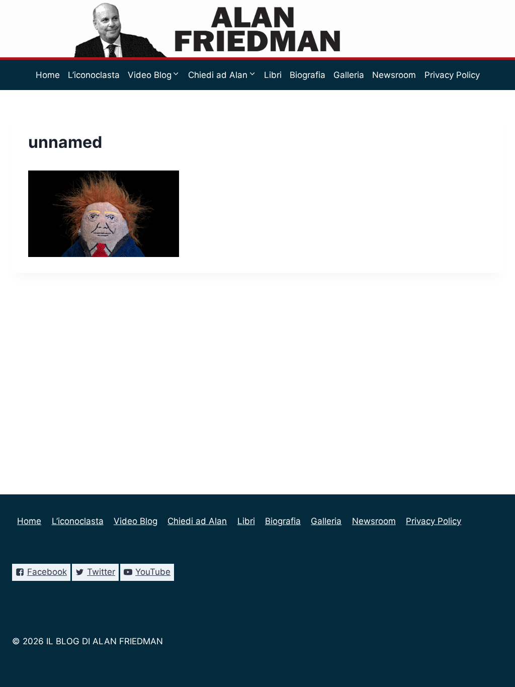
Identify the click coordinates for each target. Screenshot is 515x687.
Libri (273, 75)
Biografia (307, 75)
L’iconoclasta (94, 75)
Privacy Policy (452, 75)
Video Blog (135, 521)
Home (48, 75)
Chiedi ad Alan (197, 521)
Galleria (348, 75)
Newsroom (394, 75)
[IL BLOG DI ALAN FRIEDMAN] (258, 28)
